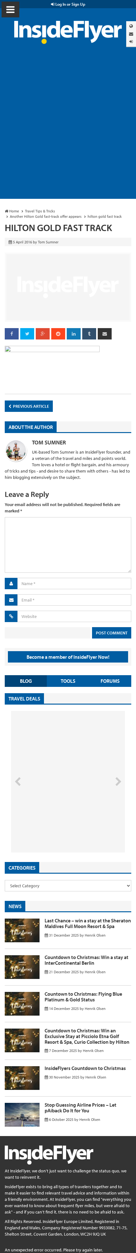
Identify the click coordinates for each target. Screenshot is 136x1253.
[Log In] (131, 42)
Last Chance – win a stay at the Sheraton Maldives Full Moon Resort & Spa (88, 923)
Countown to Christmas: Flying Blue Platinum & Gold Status (83, 997)
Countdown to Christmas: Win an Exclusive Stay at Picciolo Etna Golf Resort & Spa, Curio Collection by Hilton (87, 1036)
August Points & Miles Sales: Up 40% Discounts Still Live (54, 829)
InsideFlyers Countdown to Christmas (85, 1068)
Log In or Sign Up (69, 4)
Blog (26, 681)
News (15, 906)
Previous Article (30, 406)
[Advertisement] (68, 128)
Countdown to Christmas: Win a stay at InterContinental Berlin (86, 960)
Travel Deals (24, 698)
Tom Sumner (49, 442)
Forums (110, 681)
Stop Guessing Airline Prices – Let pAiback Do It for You (80, 1108)
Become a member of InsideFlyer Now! (68, 657)
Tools (68, 681)
